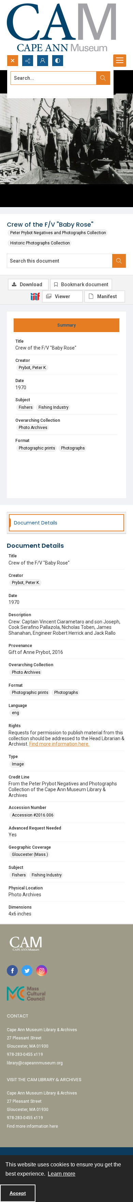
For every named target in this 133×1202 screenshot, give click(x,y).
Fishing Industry (54, 407)
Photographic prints (37, 448)
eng (15, 712)
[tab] (66, 325)
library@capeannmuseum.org (35, 1063)
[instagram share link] (41, 970)
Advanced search (27, 90)
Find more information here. (59, 744)
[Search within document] (119, 261)
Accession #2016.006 (33, 815)
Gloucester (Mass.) (30, 854)
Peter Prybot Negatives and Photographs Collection (58, 232)
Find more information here (32, 1126)
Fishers (26, 407)
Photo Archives (33, 427)
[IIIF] (35, 296)
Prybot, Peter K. (33, 367)
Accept (18, 1193)
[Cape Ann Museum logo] (61, 27)
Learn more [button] (61, 1174)
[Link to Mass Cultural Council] (26, 993)
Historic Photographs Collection (40, 243)
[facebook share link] (12, 970)
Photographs (73, 448)
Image (18, 764)
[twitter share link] (26, 970)
